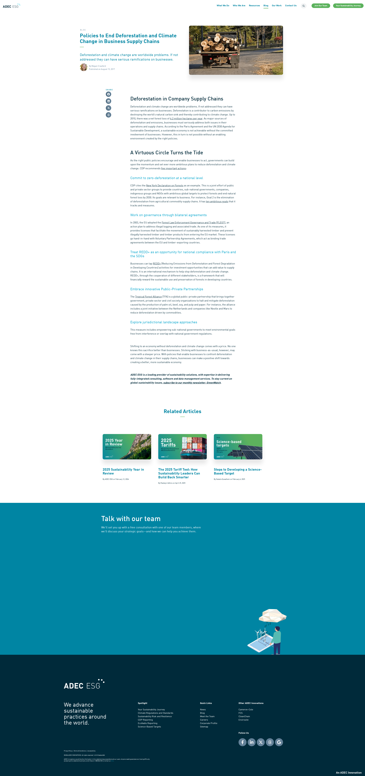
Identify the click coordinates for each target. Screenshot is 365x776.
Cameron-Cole (246, 710)
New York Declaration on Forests (164, 185)
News (203, 710)
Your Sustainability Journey (151, 710)
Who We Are (239, 6)
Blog (265, 6)
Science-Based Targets (149, 727)
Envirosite (244, 720)
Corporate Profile (208, 723)
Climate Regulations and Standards (155, 713)
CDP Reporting (145, 720)
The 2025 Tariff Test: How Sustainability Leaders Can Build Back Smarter (179, 473)
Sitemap (204, 727)
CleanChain (244, 716)
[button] (108, 94)
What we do (223, 6)
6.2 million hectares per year (186, 118)
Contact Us (291, 6)
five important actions (173, 168)
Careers (204, 720)
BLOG (83, 30)
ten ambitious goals (217, 201)
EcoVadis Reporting (147, 723)
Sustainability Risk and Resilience (155, 716)
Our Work (277, 6)
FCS (241, 713)
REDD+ (157, 263)
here (112, 761)
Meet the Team (207, 716)
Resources (254, 6)
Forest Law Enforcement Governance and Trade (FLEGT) (193, 222)
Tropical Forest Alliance (148, 297)
